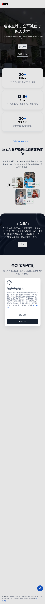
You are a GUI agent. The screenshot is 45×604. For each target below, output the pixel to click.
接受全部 (22, 321)
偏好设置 (22, 315)
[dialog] (22, 302)
